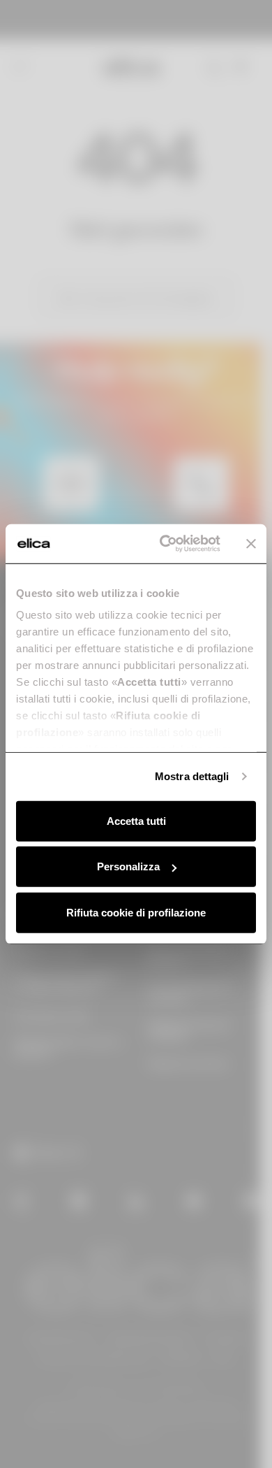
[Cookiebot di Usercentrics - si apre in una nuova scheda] (164, 544)
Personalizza (128, 866)
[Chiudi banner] (251, 544)
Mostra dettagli (192, 776)
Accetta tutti (136, 820)
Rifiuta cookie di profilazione (136, 912)
